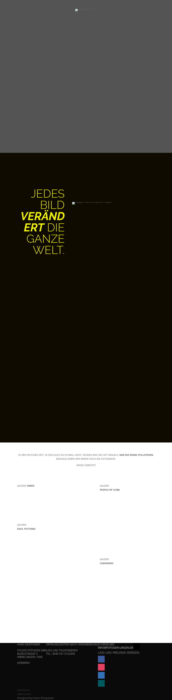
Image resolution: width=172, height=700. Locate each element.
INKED (114, 10)
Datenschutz (24, 694)
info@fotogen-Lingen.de (115, 648)
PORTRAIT (97, 10)
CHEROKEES (145, 10)
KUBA (127, 10)
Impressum (23, 690)
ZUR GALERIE (86, 516)
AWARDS (45, 415)
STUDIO (46, 429)
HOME (81, 10)
